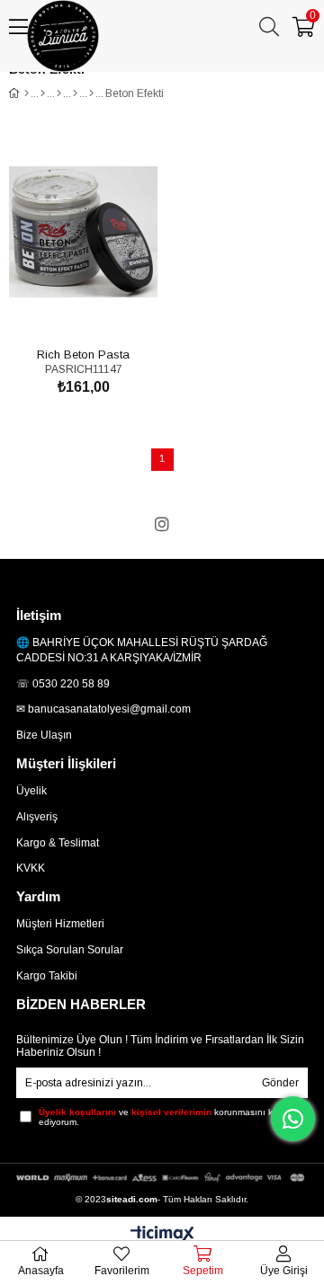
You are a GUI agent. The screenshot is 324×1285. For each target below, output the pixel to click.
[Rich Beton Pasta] (83, 231)
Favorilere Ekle (63, 309)
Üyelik (31, 790)
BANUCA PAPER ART (92, 74)
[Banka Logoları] (162, 1178)
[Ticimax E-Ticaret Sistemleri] (162, 1235)
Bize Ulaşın (44, 735)
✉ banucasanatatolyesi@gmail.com (103, 709)
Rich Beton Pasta (83, 353)
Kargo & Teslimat (57, 843)
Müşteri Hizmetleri (60, 923)
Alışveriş (37, 817)
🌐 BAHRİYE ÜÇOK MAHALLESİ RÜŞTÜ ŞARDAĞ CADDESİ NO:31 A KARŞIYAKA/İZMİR (141, 650)
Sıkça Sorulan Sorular (69, 950)
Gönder (280, 1083)
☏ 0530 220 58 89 (63, 684)
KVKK (30, 868)
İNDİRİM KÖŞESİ (248, 74)
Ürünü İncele (104, 309)
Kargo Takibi (46, 976)
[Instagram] (162, 524)
